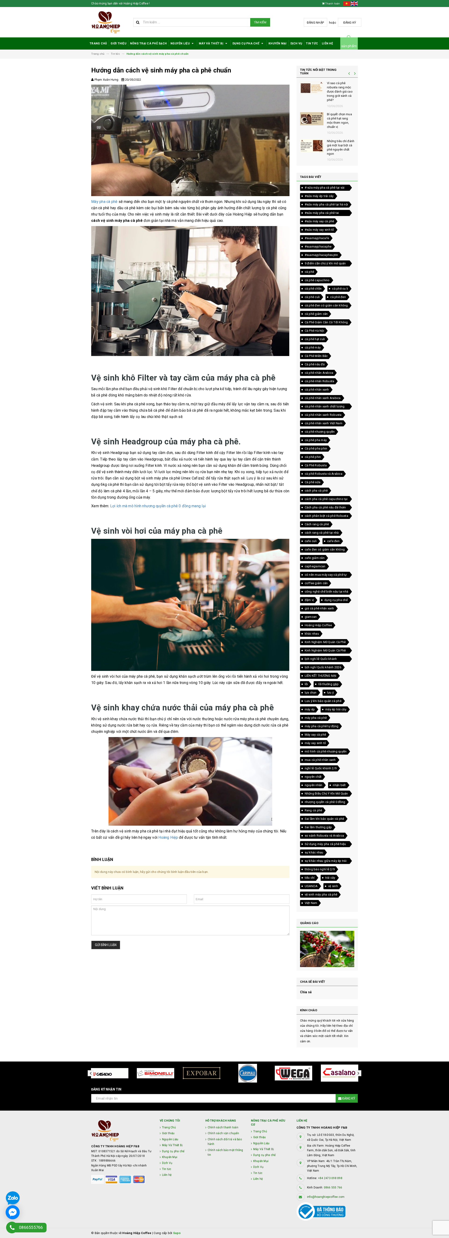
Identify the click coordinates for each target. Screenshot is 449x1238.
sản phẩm (349, 46)
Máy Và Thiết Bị (211, 43)
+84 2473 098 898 (330, 1178)
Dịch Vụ (296, 43)
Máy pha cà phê (104, 201)
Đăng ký (349, 22)
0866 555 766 (333, 1187)
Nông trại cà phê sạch (148, 43)
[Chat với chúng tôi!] (13, 1212)
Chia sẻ (306, 992)
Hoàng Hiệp (168, 837)
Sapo (177, 1233)
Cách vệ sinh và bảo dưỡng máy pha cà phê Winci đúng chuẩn (340, 147)
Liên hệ (327, 43)
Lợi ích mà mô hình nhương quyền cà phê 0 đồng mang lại (158, 506)
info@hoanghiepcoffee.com (326, 1196)
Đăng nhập (315, 22)
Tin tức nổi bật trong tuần (318, 71)
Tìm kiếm (260, 22)
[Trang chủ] (110, 22)
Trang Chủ (98, 43)
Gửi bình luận (105, 945)
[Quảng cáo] (327, 949)
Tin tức (312, 43)
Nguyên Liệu (180, 43)
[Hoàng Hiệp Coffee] (122, 1131)
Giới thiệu (118, 43)
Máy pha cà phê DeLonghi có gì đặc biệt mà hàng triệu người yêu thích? (340, 120)
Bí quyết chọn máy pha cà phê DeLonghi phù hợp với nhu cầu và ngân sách (340, 91)
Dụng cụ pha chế (246, 43)
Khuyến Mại (277, 43)
